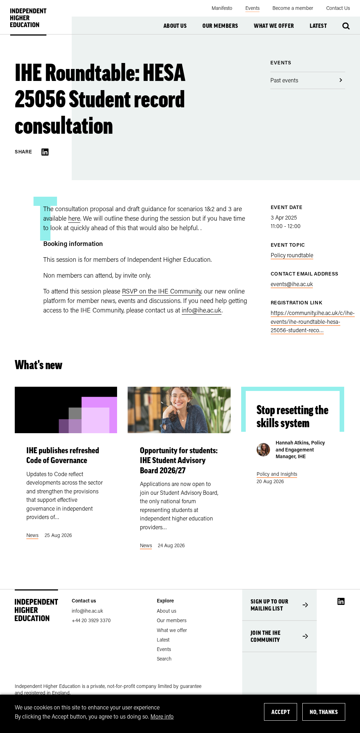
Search (346, 26)
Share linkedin (45, 152)
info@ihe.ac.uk (201, 310)
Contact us (84, 600)
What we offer (274, 26)
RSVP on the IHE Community (161, 291)
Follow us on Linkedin (341, 601)
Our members (220, 26)
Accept (280, 712)
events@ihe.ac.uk (292, 283)
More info (162, 716)
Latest (318, 26)
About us (175, 26)
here (74, 218)
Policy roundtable (292, 255)
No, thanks (324, 712)
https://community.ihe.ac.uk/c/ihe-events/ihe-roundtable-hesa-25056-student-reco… (313, 321)
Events (280, 62)
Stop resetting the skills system (292, 416)
